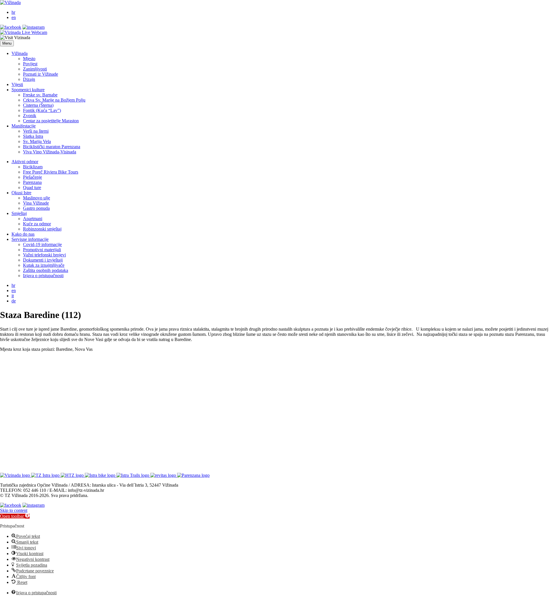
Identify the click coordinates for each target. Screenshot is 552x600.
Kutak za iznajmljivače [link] (43, 265)
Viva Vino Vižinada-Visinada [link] (49, 151)
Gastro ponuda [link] (36, 208)
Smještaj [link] (19, 213)
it (13, 295)
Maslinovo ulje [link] (36, 197)
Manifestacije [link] (24, 125)
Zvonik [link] (29, 115)
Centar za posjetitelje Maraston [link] (51, 120)
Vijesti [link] (17, 84)
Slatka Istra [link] (33, 136)
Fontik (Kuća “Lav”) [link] (42, 110)
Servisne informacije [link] (30, 239)
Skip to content (13, 510)
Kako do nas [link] (23, 234)
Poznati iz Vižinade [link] (40, 74)
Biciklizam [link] (33, 166)
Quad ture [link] (32, 187)
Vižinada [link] (20, 53)
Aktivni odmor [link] (25, 161)
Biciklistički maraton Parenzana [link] (51, 146)
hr (13, 12)
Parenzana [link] (32, 182)
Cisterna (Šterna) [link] (38, 105)
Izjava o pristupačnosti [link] (43, 275)
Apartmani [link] (32, 218)
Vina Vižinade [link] (36, 203)
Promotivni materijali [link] (42, 249)
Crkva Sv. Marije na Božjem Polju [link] (54, 100)
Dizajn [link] (29, 79)
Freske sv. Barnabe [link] (40, 94)
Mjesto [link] (29, 58)
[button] (7, 43)
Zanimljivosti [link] (35, 68)
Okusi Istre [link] (21, 192)
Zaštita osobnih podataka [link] (45, 270)
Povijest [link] (30, 63)
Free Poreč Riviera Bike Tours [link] (50, 171)
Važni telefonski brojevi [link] (44, 254)
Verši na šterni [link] (36, 131)
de (14, 300)
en (14, 17)
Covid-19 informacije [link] (42, 244)
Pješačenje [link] (32, 177)
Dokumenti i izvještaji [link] (43, 260)
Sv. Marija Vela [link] (37, 141)
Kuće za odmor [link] (37, 223)
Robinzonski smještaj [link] (42, 228)
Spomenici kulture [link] (28, 89)
